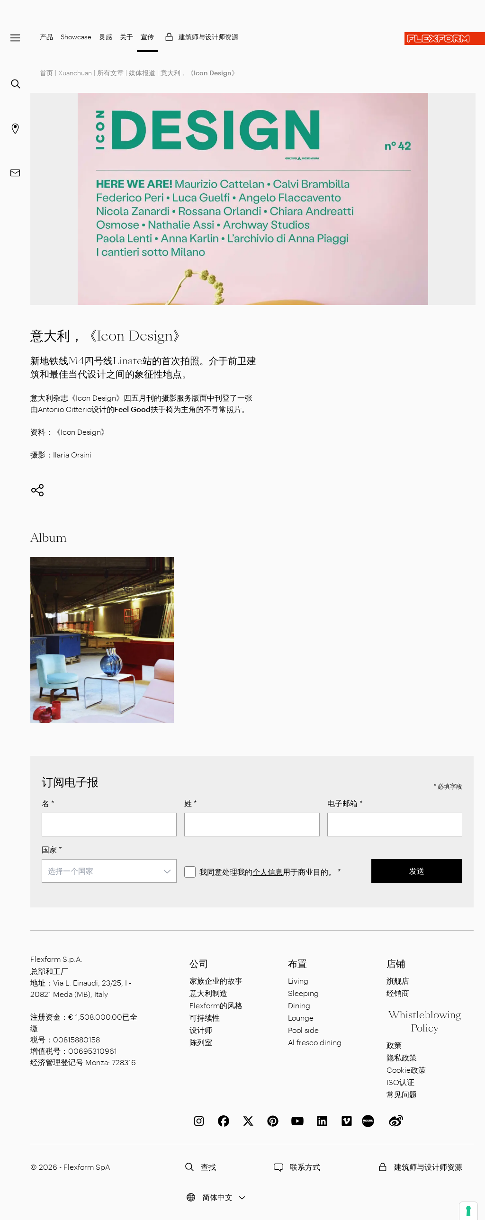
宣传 (147, 37)
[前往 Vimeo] (344, 1121)
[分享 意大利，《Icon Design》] (37, 490)
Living (298, 980)
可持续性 (204, 1017)
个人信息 (267, 871)
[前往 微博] (394, 1121)
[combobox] (109, 871)
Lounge (301, 1017)
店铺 (395, 964)
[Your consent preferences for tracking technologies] (468, 1211)
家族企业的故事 (215, 980)
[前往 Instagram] (197, 1121)
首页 (46, 73)
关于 (126, 37)
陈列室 (200, 1042)
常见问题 (401, 1094)
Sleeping (303, 992)
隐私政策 (401, 1057)
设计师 (200, 1029)
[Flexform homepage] (444, 38)
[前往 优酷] (369, 1121)
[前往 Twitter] (246, 1121)
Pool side (303, 1029)
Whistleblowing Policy (424, 1021)
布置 (297, 964)
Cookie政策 (406, 1069)
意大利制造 (208, 992)
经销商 (397, 992)
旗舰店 (397, 980)
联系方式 (305, 1166)
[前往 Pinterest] (270, 1121)
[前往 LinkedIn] (320, 1121)
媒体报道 (142, 73)
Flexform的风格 (215, 1005)
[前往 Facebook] (221, 1121)
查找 (208, 1166)
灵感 (105, 37)
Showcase (76, 37)
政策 (394, 1045)
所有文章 (110, 73)
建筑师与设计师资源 (208, 37)
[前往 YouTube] (295, 1121)
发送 (416, 870)
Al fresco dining (314, 1042)
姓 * (190, 802)
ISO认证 (400, 1081)
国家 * (52, 849)
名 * (48, 802)
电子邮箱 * (345, 802)
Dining (299, 1005)
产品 (46, 37)
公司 (198, 964)
